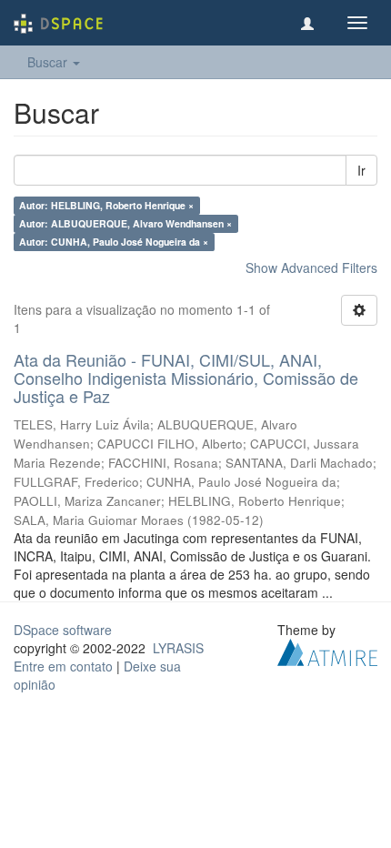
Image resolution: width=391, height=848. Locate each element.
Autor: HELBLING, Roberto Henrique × (106, 205)
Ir (361, 170)
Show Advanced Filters (311, 267)
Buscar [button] (49, 62)
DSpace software (63, 630)
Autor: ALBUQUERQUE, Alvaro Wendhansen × (125, 223)
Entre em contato (63, 666)
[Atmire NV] (327, 650)
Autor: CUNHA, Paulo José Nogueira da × (113, 241)
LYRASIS (178, 648)
